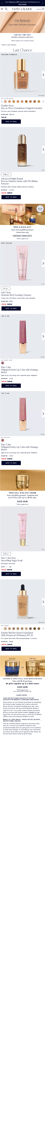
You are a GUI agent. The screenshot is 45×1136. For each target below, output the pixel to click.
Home (4, 45)
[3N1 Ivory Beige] (5, 101)
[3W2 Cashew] (17, 101)
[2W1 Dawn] (5, 628)
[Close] (44, 1)
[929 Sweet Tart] (22, 363)
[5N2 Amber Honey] (34, 628)
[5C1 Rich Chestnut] (30, 628)
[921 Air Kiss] (22, 440)
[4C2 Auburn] (26, 101)
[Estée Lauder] (22, 9)
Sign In (39, 9)
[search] (6, 9)
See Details (22, 4)
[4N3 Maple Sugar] (38, 101)
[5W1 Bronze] (38, 628)
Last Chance (11, 45)
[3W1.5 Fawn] (13, 101)
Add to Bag (11, 121)
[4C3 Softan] (30, 101)
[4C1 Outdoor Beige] (22, 101)
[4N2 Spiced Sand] (34, 101)
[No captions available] (22, 223)
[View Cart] (43, 9)
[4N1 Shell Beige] (17, 628)
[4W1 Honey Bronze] (26, 628)
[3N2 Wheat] (9, 101)
